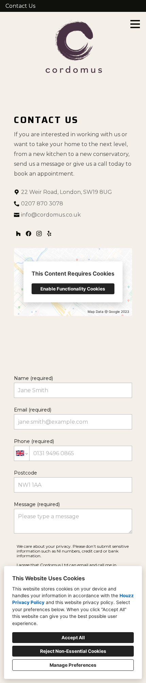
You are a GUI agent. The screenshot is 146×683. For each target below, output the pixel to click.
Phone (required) (34, 441)
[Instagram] (39, 233)
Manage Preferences (73, 665)
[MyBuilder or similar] (49, 233)
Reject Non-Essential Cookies (73, 651)
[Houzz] (18, 233)
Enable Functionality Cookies (72, 289)
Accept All (73, 637)
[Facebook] (28, 233)
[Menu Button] (135, 24)
